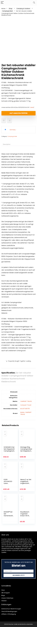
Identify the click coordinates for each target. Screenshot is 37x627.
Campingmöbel (7, 11)
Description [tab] (6, 144)
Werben (4, 601)
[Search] (34, 2)
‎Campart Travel (25, 405)
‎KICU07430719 (25, 409)
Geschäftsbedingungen (9, 611)
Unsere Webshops (7, 598)
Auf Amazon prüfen (18, 113)
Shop (10, 8)
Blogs (3, 595)
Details (31, 107)
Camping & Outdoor (23, 8)
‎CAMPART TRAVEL (26, 401)
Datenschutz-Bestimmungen (11, 609)
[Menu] (2, 2)
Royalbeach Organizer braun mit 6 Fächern (24, 515)
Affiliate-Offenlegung (8, 614)
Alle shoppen (5, 593)
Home (3, 8)
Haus (3, 590)
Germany (13, 130)
